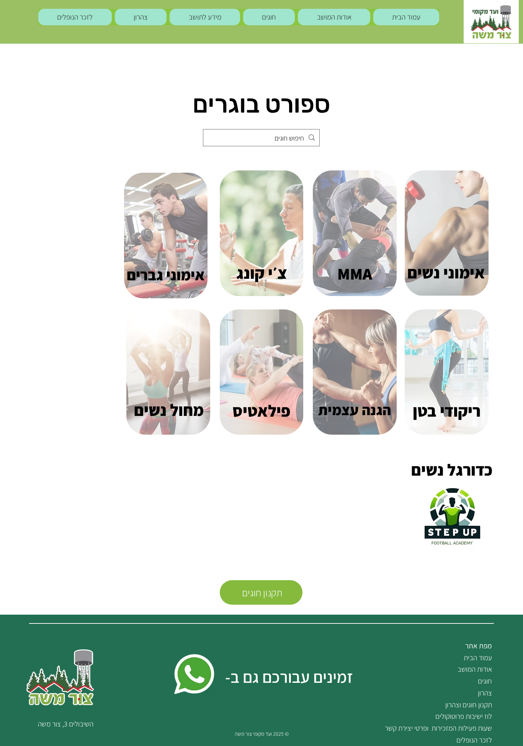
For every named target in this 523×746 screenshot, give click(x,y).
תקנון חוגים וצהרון (468, 705)
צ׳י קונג (261, 272)
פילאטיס (261, 410)
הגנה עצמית (354, 409)
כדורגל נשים (451, 469)
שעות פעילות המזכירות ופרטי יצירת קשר (438, 728)
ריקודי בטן (447, 410)
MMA (354, 273)
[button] (205, 17)
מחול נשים (169, 409)
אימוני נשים (446, 272)
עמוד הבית (478, 658)
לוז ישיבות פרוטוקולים (463, 716)
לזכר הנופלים (474, 740)
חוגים (485, 681)
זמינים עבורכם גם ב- (289, 676)
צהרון (485, 693)
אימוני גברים (166, 275)
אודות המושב (475, 669)
